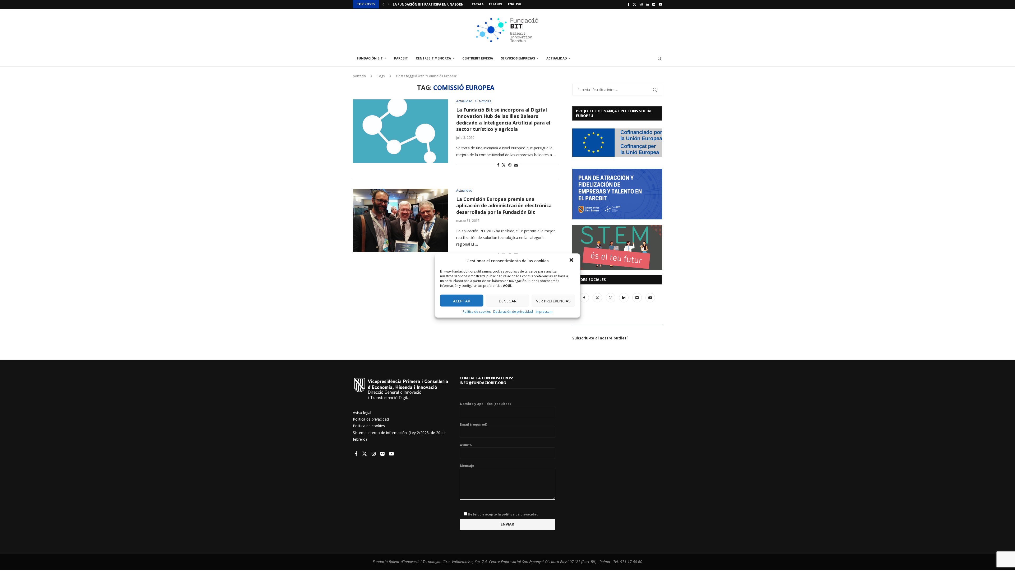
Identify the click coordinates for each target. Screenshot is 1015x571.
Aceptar (461, 300)
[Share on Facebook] (498, 164)
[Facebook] (628, 4)
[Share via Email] (516, 164)
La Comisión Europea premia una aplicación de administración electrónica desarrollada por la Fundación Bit (504, 205)
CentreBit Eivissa (477, 58)
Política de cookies (477, 311)
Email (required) (473, 424)
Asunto (466, 445)
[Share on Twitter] (504, 164)
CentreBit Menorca (433, 58)
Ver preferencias (553, 300)
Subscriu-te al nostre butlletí (600, 337)
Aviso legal (362, 412)
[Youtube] (660, 4)
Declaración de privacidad (513, 311)
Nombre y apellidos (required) (485, 404)
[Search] (659, 58)
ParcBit (401, 58)
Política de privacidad (371, 419)
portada (359, 75)
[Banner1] (617, 142)
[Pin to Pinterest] (509, 164)
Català (478, 4)
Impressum (544, 311)
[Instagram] (641, 4)
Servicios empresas (518, 58)
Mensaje (467, 466)
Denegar (507, 300)
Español (496, 4)
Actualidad (556, 58)
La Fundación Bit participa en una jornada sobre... (439, 4)
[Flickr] (653, 4)
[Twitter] (634, 4)
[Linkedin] (647, 4)
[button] (572, 260)
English (514, 4)
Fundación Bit (370, 58)
